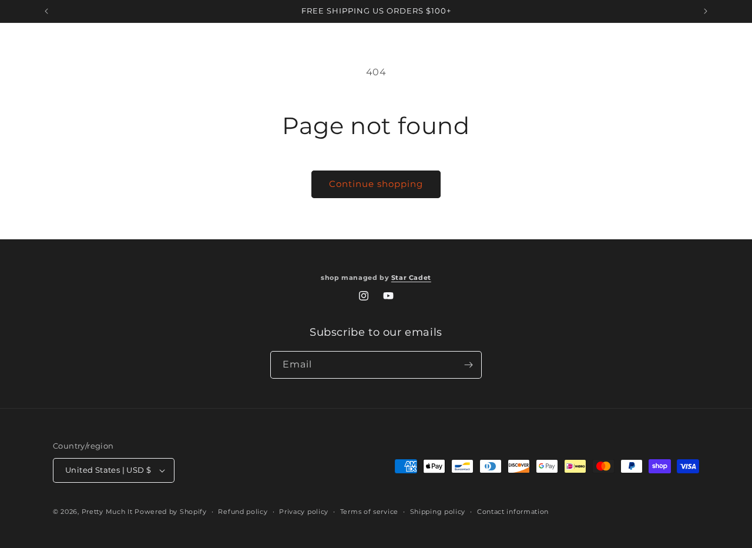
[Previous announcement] (46, 11)
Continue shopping (376, 183)
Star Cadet (411, 278)
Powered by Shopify (171, 511)
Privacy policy (303, 511)
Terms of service (369, 511)
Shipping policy (438, 511)
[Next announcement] (706, 11)
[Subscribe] (468, 365)
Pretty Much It (107, 511)
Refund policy (242, 511)
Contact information (513, 511)
